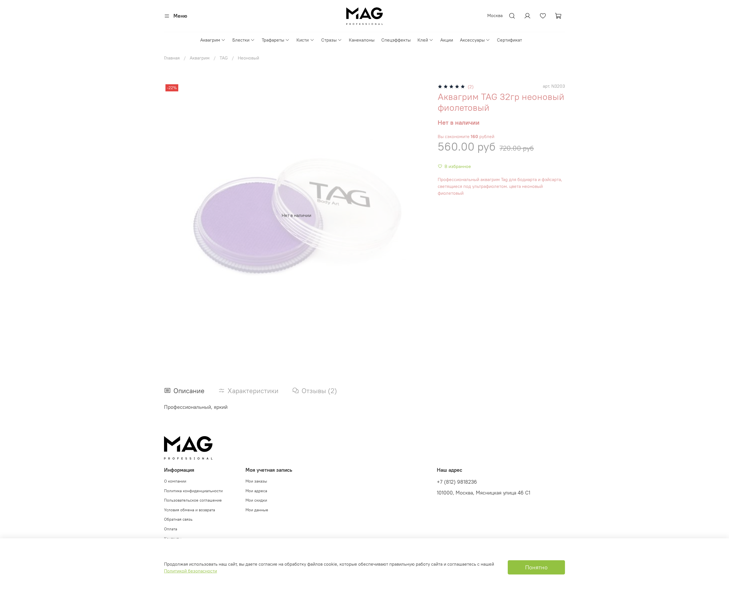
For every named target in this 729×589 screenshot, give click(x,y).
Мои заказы (256, 481)
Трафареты (273, 40)
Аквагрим (210, 40)
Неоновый (248, 58)
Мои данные (256, 509)
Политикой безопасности (190, 571)
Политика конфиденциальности (193, 490)
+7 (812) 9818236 (457, 482)
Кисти (302, 40)
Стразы (329, 40)
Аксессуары (472, 40)
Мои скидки (256, 500)
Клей (422, 40)
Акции (446, 40)
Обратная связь (178, 519)
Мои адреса (256, 490)
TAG (224, 58)
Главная (172, 58)
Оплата (170, 528)
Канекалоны (361, 40)
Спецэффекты (396, 40)
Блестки (240, 40)
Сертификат (509, 40)
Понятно (536, 567)
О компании (175, 481)
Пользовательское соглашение (193, 500)
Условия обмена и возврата (189, 509)
